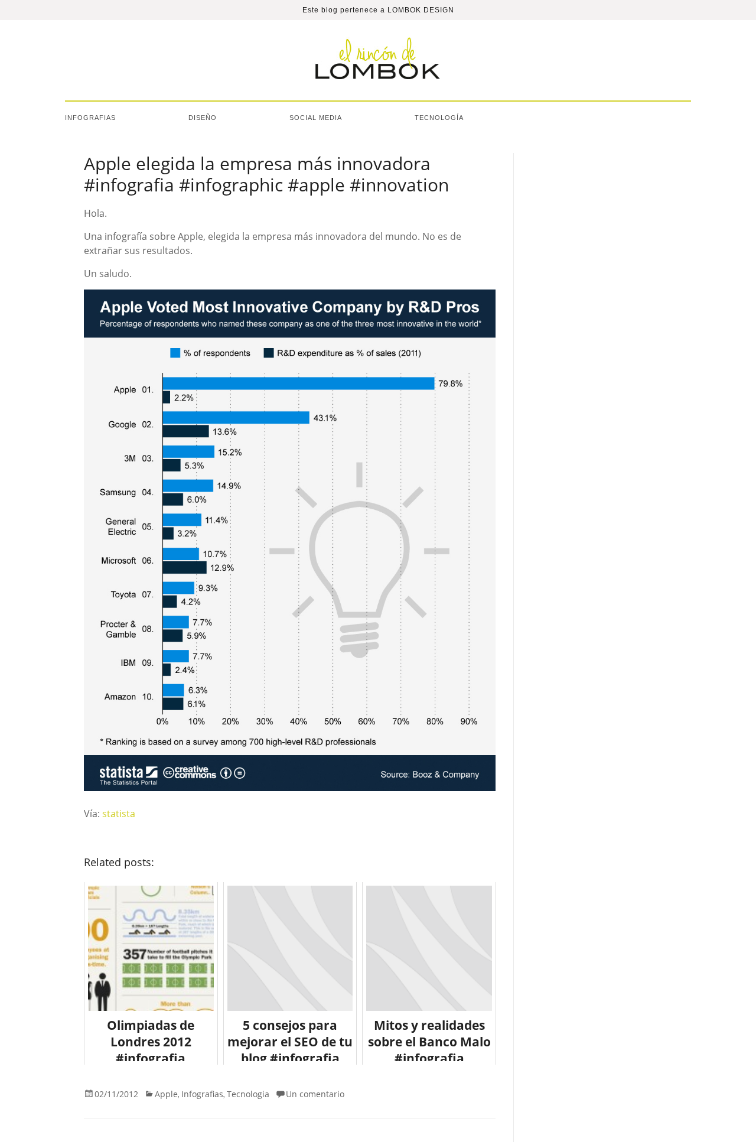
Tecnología (439, 117)
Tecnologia (248, 1094)
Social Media (315, 117)
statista (118, 813)
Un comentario (315, 1094)
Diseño (202, 117)
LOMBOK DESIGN (420, 10)
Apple (166, 1094)
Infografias (90, 117)
